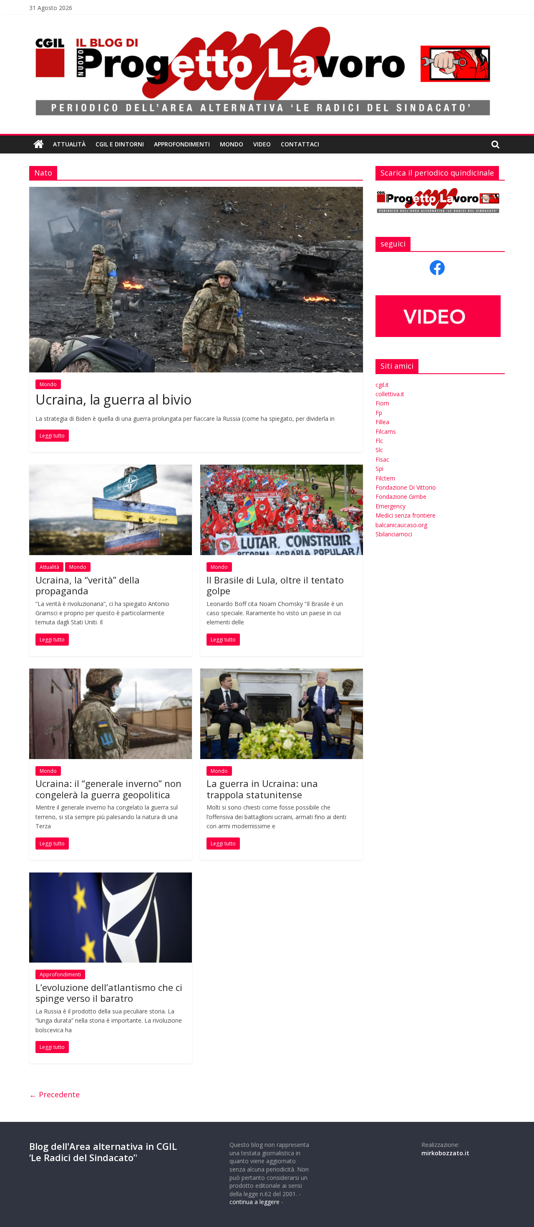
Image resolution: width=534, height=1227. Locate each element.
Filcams (385, 431)
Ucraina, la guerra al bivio (113, 399)
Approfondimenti (182, 144)
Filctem (385, 478)
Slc (379, 450)
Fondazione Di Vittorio (405, 487)
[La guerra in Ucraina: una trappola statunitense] (281, 673)
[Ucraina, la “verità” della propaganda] (110, 469)
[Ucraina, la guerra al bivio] (196, 191)
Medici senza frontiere (405, 515)
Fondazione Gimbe (400, 496)
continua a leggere (254, 1202)
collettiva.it (389, 394)
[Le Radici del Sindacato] (38, 144)
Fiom (382, 403)
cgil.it (382, 385)
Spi (379, 469)
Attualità (69, 144)
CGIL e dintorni (120, 144)
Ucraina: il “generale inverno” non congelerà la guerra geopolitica (108, 788)
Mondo (231, 144)
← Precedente (54, 1094)
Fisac (382, 459)
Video (262, 144)
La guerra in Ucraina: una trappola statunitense (262, 788)
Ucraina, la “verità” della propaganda (87, 585)
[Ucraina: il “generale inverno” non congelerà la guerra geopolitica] (110, 673)
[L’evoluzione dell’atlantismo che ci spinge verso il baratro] (110, 877)
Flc (379, 441)
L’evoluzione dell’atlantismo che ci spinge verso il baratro (108, 992)
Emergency (390, 506)
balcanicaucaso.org (401, 525)
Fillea (382, 422)
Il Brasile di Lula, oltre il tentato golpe (275, 585)
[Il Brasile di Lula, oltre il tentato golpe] (281, 469)
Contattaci (300, 144)
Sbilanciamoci (393, 534)
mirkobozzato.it (445, 1153)
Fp (378, 413)
